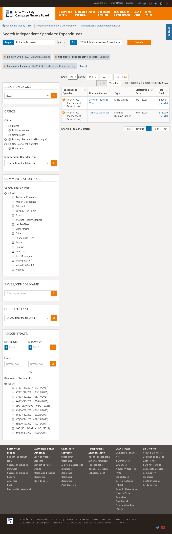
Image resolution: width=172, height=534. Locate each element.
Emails (19, 215)
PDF (91, 77)
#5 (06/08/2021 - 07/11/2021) (32, 410)
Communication (98, 93)
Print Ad (20, 247)
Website (20, 269)
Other (19, 233)
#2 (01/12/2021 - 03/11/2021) (32, 392)
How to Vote (150, 460)
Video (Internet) (24, 260)
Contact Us (72, 519)
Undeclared (18, 148)
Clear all (83, 66)
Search (139, 42)
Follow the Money (65, 13)
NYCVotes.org (58, 519)
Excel (105, 77)
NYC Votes (148, 13)
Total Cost (161, 91)
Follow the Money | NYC (19, 25)
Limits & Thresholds (72, 464)
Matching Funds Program (85, 13)
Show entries (73, 77)
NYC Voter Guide (152, 464)
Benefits (38, 460)
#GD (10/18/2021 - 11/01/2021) (33, 428)
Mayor (15, 126)
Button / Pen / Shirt (26, 211)
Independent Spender (70, 91)
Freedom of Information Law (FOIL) (125, 505)
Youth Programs (151, 481)
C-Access (130, 3)
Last (165, 129)
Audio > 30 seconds (26, 201)
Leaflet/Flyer (22, 224)
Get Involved (150, 485)
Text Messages (24, 256)
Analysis (12, 481)
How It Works (42, 456)
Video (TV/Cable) (25, 265)
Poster (19, 242)
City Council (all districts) (25, 144)
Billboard (20, 206)
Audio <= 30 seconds (27, 197)
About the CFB (100, 3)
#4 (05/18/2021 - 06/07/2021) (32, 401)
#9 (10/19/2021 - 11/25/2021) (32, 433)
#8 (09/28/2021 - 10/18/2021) (32, 424)
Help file (120, 77)
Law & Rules (137, 13)
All (13, 193)
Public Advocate (20, 130)
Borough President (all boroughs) (29, 139)
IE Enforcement (97, 472)
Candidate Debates (153, 468)
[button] (27, 96)
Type (117, 93)
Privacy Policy (130, 519)
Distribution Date (142, 91)
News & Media (116, 3)
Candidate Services (104, 13)
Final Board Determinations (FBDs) (124, 481)
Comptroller (18, 135)
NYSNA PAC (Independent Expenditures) (74, 103)
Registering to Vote (153, 456)
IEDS (139, 3)
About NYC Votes (152, 452)
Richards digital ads (99, 112)
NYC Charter (123, 460)
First (128, 129)
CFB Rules (121, 464)
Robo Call (21, 251)
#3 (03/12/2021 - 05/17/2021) (32, 396)
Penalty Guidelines (126, 489)
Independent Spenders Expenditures (100, 25)
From (7, 358)
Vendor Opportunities (111, 519)
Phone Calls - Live (25, 238)
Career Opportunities (89, 519)
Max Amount (35, 341)
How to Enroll (41, 481)
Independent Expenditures (122, 13)
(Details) (163, 103)
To (29, 358)
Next (156, 129)
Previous (139, 129)
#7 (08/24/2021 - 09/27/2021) (32, 419)
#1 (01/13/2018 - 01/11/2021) (32, 387)
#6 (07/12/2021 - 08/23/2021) (32, 414)
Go (54, 96)
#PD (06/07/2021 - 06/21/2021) (33, 405)
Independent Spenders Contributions (56, 25)
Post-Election (68, 485)
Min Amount (10, 341)
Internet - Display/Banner (29, 220)
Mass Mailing (22, 229)
